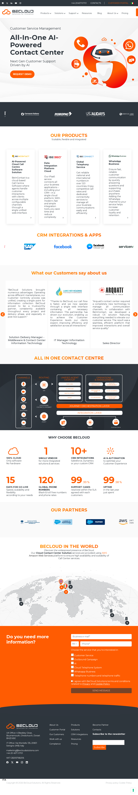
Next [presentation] (135, 314)
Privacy (86, 684)
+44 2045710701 (79, 3)
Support (72, 13)
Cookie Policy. (102, 684)
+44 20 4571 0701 (14, 753)
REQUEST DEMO (22, 74)
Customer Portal (57, 729)
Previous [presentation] (2, 314)
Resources (87, 13)
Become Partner (100, 725)
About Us (111, 13)
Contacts (97, 729)
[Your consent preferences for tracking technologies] (133, 790)
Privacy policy (112, 783)
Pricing (125, 13)
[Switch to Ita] (132, 3)
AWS (104, 553)
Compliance (55, 744)
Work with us (55, 739)
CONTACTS (95, 3)
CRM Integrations (79, 734)
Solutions (59, 13)
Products (44, 13)
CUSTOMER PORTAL (118, 3)
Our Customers (56, 734)
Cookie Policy (125, 783)
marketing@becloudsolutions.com (22, 750)
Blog (99, 13)
